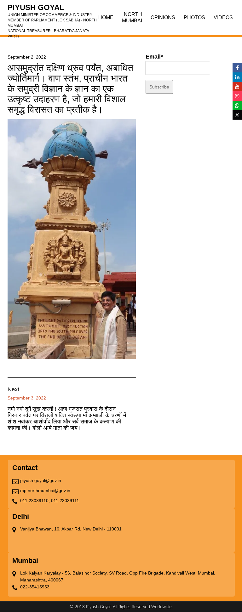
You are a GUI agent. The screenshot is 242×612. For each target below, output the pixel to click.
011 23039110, (35, 500)
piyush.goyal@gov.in (40, 480)
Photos (194, 17)
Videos (223, 17)
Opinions (163, 17)
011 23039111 (65, 500)
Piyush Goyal (52, 9)
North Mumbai (132, 17)
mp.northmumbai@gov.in (45, 490)
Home (105, 17)
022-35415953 (34, 586)
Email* (154, 57)
